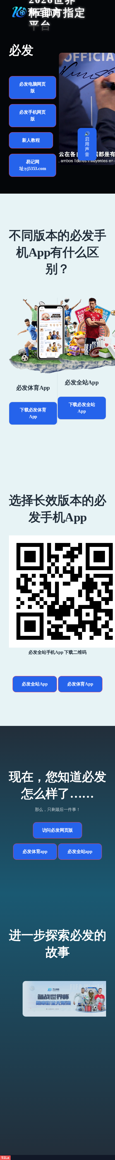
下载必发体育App (33, 413)
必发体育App (80, 684)
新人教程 (31, 140)
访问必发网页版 (57, 830)
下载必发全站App (82, 408)
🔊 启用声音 (87, 144)
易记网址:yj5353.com (32, 165)
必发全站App (35, 684)
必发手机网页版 (32, 115)
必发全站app (80, 851)
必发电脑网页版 (32, 87)
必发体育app (35, 851)
